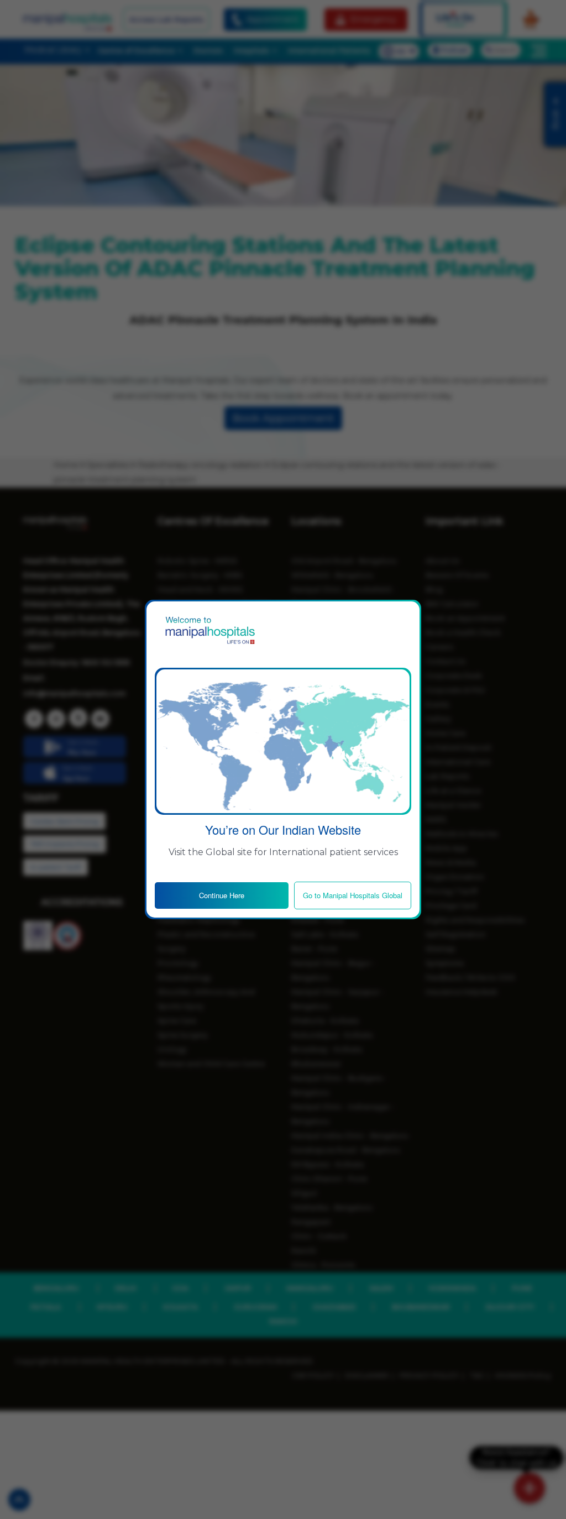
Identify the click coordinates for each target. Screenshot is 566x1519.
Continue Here (221, 895)
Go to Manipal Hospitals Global (352, 895)
